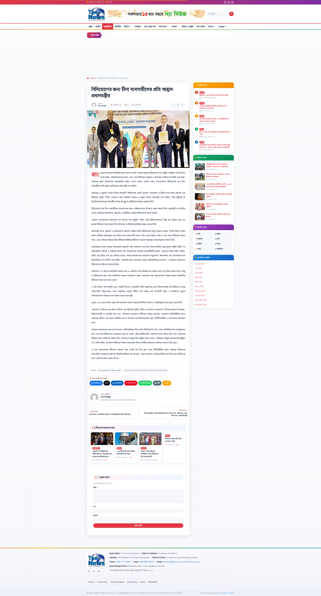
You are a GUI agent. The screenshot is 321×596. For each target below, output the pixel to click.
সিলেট (218, 244)
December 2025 (201, 300)
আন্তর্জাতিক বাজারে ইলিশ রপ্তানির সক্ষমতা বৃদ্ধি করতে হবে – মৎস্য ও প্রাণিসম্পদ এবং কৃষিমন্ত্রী (214, 146)
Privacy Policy (102, 582)
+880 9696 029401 (146, 562)
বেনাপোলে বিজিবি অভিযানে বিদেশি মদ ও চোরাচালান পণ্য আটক (213, 107)
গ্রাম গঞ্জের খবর (150, 26)
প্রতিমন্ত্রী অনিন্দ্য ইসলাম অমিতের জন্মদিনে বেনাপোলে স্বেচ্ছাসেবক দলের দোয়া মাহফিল (217, 166)
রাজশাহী (200, 239)
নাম (95, 507)
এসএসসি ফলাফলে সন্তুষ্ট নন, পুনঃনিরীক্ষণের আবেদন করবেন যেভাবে (214, 120)
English (222, 26)
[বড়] (182, 105)
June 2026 (199, 273)
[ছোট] (173, 105)
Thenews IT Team (227, 593)
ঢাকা (199, 234)
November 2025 (201, 305)
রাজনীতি (118, 26)
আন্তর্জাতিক (108, 26)
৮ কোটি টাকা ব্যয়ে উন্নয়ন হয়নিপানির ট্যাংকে (126, 452)
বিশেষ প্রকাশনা (152, 582)
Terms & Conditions (117, 582)
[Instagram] (228, 2)
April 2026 (198, 282)
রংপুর (199, 249)
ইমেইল (96, 516)
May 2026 (198, 277)
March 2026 (199, 287)
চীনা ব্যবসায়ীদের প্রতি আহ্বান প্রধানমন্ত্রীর (109, 370)
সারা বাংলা (164, 26)
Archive (142, 582)
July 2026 (198, 268)
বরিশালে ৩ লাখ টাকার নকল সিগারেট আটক (213, 95)
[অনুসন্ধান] (231, 14)
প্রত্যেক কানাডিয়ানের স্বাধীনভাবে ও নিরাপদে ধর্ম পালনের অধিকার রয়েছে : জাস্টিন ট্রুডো (102, 455)
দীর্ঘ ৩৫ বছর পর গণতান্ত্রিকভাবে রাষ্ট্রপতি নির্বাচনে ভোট (215, 133)
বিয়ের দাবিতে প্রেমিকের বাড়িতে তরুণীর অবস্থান (219, 195)
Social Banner (132, 582)
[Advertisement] (160, 56)
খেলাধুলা (137, 26)
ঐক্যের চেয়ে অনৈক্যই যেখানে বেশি (173, 440)
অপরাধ (175, 26)
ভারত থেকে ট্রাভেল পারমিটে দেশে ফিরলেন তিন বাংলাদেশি (149, 454)
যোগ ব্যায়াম (200, 26)
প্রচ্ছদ (91, 26)
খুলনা (218, 239)
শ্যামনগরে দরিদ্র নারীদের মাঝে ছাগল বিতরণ (218, 215)
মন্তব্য (95, 487)
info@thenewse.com (191, 562)
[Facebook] (225, 2)
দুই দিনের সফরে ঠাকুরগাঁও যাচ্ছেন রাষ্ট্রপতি (217, 205)
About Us (91, 582)
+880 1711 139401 (123, 562)
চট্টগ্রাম (218, 234)
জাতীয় (98, 26)
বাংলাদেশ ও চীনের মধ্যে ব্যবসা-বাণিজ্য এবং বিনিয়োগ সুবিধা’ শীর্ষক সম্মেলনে (145, 370)
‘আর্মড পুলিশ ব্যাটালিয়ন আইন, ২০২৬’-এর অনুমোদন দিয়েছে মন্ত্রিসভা (219, 185)
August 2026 (199, 264)
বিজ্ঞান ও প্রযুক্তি (187, 26)
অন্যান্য (211, 26)
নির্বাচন (127, 26)
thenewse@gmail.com (171, 562)
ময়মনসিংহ (220, 249)
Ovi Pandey (102, 106)
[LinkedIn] (232, 2)
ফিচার (201, 129)
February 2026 (200, 291)
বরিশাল (200, 244)
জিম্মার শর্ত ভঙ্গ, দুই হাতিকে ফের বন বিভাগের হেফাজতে (218, 175)
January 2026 (200, 296)
